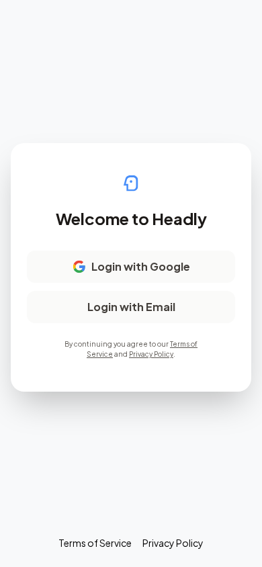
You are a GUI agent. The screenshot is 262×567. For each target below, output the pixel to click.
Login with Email (131, 307)
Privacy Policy (151, 354)
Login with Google (140, 266)
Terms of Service (95, 543)
